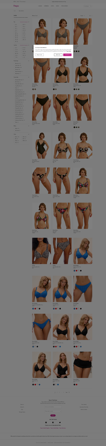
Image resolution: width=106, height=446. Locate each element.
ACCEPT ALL (67, 54)
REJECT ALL (58, 54)
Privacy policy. (69, 51)
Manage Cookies (39, 54)
